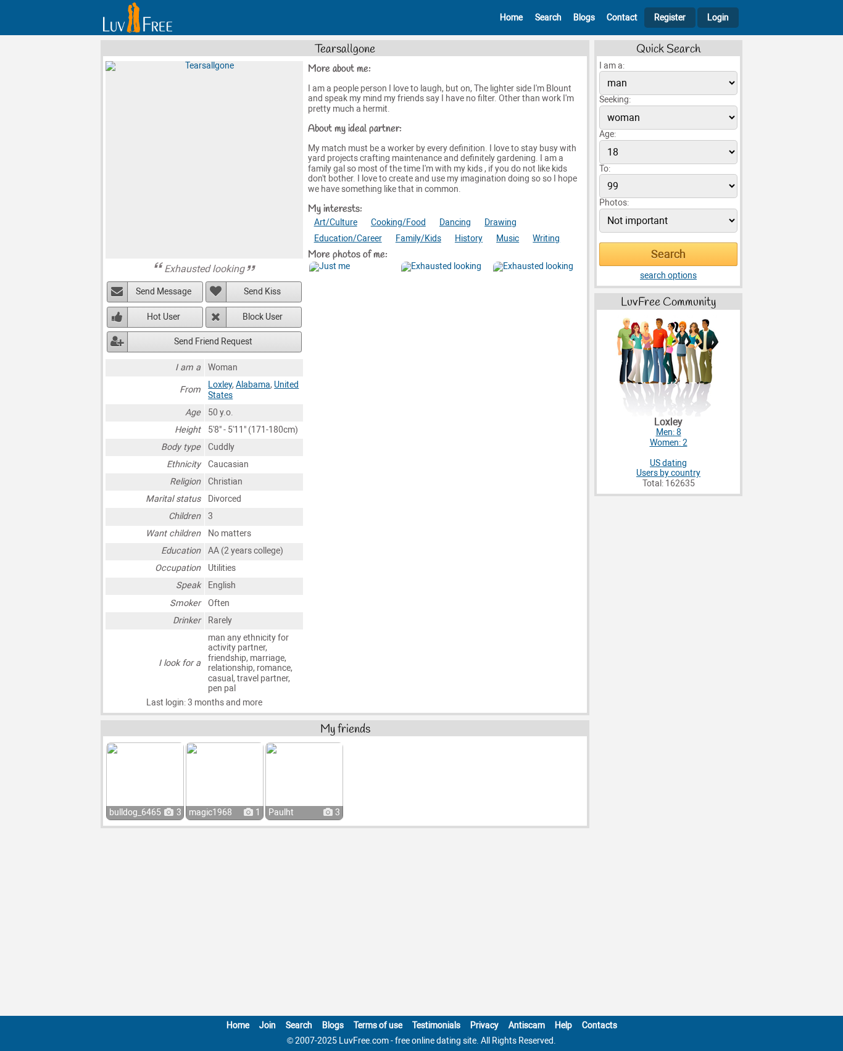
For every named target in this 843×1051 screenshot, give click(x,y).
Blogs (584, 17)
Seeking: (615, 99)
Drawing (500, 222)
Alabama (253, 385)
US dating (668, 463)
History (469, 238)
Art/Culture (335, 222)
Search (548, 17)
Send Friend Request (213, 341)
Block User (263, 317)
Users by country (668, 473)
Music (507, 238)
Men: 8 (668, 432)
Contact (622, 17)
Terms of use (378, 1025)
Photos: (614, 202)
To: (604, 169)
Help (563, 1025)
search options (668, 275)
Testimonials (436, 1025)
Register (670, 17)
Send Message (163, 291)
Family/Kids (418, 238)
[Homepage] (137, 17)
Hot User (163, 317)
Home (511, 17)
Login (718, 17)
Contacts (599, 1025)
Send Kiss (262, 291)
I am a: (612, 65)
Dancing (455, 222)
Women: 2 (668, 443)
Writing (546, 238)
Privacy (484, 1025)
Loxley (220, 385)
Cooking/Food (398, 222)
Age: (607, 134)
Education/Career (348, 238)
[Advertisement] (421, 924)
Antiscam (527, 1025)
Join (267, 1025)
